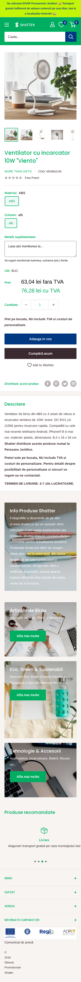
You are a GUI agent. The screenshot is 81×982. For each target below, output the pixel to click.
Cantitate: (11, 305)
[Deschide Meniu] (6, 25)
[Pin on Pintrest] (56, 383)
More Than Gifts (18, 171)
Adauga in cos (40, 339)
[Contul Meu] (52, 24)
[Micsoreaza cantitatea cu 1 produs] (26, 304)
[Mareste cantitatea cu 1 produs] (53, 304)
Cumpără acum (40, 353)
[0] (73, 24)
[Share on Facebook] (48, 383)
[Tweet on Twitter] (65, 383)
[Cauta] (70, 37)
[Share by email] (73, 383)
